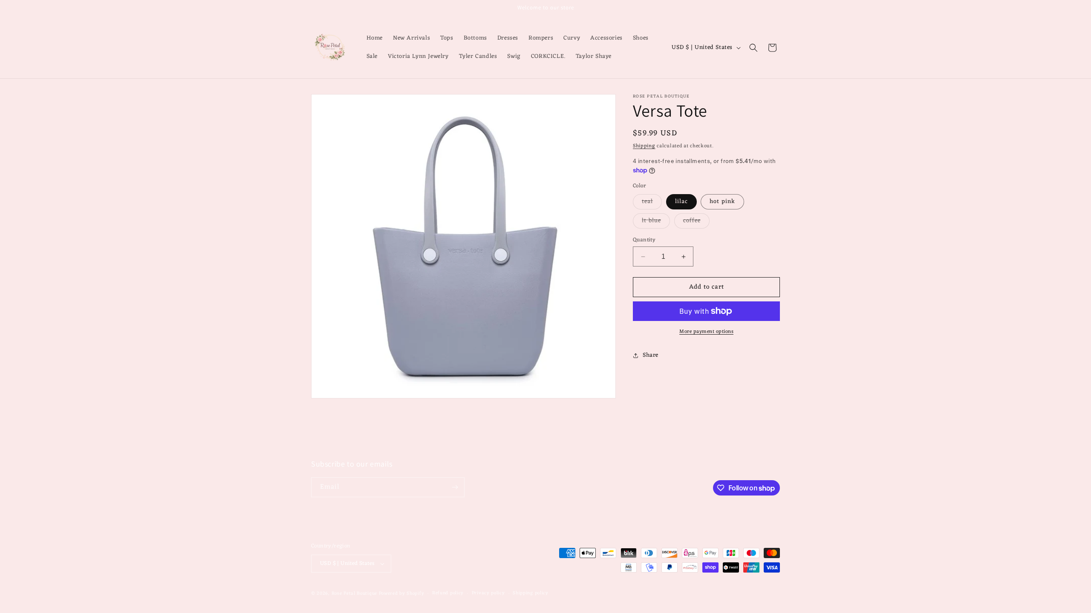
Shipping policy (530, 593)
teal (652, 202)
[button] (753, 47)
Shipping (644, 146)
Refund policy (448, 593)
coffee (696, 222)
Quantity (644, 240)
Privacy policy (488, 593)
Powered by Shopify (401, 593)
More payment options (706, 331)
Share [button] (650, 355)
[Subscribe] (454, 487)
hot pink (722, 201)
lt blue (656, 222)
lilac (681, 201)
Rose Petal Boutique (354, 593)
